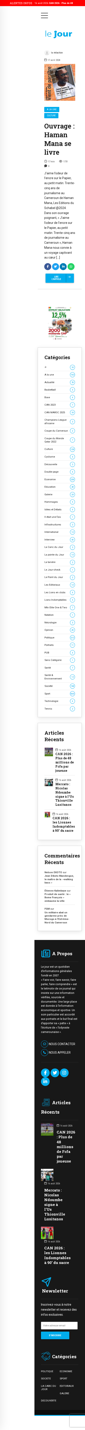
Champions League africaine (58, 421)
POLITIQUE (47, 1371)
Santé (58, 667)
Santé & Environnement (59, 677)
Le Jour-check (58, 569)
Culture (51, 115)
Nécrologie (58, 622)
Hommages (58, 501)
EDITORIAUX (67, 1385)
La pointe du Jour (59, 554)
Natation (58, 614)
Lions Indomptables (58, 599)
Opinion (59, 629)
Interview (59, 539)
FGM (47, 908)
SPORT (63, 1378)
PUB (58, 652)
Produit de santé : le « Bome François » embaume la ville (57, 897)
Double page (58, 471)
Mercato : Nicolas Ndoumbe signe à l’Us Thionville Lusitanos (64, 794)
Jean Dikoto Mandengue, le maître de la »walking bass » (59, 879)
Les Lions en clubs (58, 592)
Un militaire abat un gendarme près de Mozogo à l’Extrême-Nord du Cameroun (56, 917)
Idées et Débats (58, 509)
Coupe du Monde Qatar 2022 (58, 440)
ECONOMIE (66, 1371)
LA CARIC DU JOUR (48, 1387)
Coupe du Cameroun (58, 430)
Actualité (59, 382)
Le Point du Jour (58, 577)
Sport (59, 693)
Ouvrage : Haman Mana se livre (59, 139)
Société (59, 686)
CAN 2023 (58, 404)
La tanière (58, 562)
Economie (59, 479)
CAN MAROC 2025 (59, 412)
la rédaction (57, 52)
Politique (59, 637)
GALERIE (64, 1393)
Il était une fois (58, 516)
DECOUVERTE (48, 1400)
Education (59, 486)
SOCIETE (46, 1378)
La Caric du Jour (58, 547)
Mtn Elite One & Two (58, 607)
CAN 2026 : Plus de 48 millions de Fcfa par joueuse (64, 762)
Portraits (59, 644)
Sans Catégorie (58, 660)
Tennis (58, 708)
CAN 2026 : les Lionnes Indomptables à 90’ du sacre (64, 824)
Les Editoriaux (59, 584)
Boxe (58, 397)
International (59, 531)
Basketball (58, 389)
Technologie (58, 701)
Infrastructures (58, 524)
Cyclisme (58, 456)
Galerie (59, 494)
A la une (52, 109)
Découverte (58, 464)
